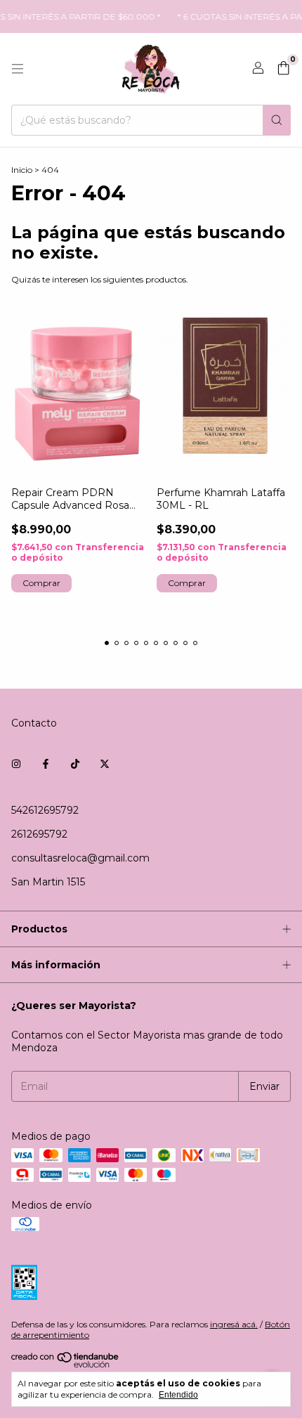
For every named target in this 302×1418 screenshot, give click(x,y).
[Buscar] (277, 120)
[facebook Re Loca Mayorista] (46, 763)
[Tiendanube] (65, 1365)
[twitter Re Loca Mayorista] (105, 763)
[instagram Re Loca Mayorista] (16, 763)
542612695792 (45, 810)
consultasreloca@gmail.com (80, 858)
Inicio (21, 169)
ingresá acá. (234, 1324)
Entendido (178, 1395)
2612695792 (39, 834)
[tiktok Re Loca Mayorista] (75, 763)
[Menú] (17, 69)
